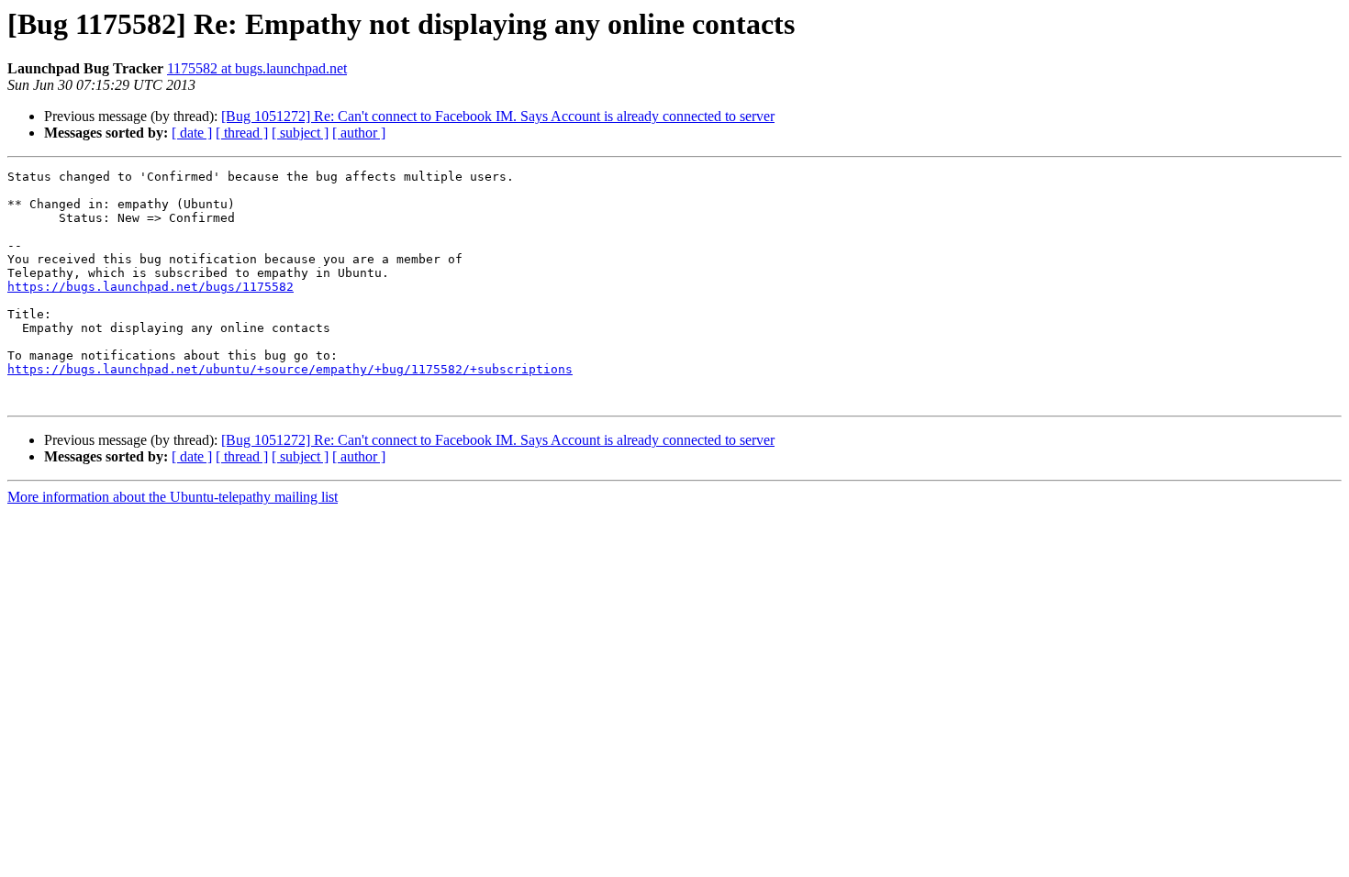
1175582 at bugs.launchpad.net (257, 68)
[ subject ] (300, 132)
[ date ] (192, 132)
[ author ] (358, 132)
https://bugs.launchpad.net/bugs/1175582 (150, 287)
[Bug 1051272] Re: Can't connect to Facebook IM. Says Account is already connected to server (498, 116)
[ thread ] (242, 132)
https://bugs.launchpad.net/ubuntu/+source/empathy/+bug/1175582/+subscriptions (290, 369)
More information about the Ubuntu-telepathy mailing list (172, 497)
